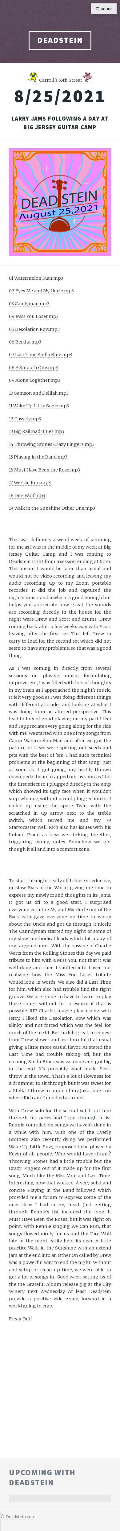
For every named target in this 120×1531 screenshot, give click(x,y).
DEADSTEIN (59, 40)
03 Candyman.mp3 (29, 304)
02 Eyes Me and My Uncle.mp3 (41, 291)
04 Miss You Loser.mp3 (33, 316)
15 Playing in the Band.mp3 (38, 457)
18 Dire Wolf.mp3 (27, 495)
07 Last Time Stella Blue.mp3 (40, 354)
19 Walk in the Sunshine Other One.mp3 (52, 508)
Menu (106, 8)
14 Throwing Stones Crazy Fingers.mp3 (51, 444)
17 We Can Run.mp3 (30, 482)
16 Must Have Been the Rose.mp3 (44, 470)
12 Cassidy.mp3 (25, 419)
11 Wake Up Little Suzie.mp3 (39, 406)
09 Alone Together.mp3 (34, 380)
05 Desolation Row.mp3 (34, 329)
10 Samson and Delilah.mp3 (39, 393)
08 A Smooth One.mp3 (33, 367)
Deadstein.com (20, 1517)
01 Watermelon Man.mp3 (36, 278)
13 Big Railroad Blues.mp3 (36, 431)
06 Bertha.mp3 (25, 342)
